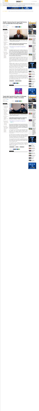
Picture (4, 5)
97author (7, 25)
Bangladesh (12, 80)
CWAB (17, 146)
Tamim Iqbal (12, 146)
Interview (6, 5)
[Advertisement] (19, 17)
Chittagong (22, 146)
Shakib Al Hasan (18, 80)
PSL (16, 5)
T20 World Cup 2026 (11, 5)
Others (15, 5)
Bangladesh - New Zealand (21, 5)
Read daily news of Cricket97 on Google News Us (18, 47)
